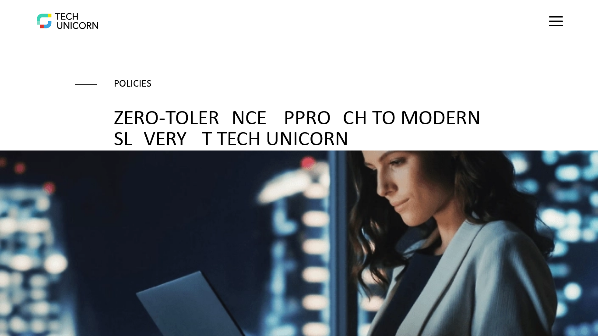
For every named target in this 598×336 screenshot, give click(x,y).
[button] (555, 21)
